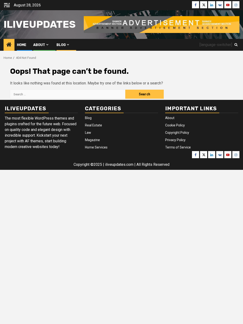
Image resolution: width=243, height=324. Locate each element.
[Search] (236, 44)
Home (21, 45)
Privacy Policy (175, 140)
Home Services (96, 147)
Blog (61, 45)
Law (88, 132)
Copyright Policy (177, 132)
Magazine (92, 140)
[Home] (9, 45)
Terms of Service (178, 147)
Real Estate (93, 125)
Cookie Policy (175, 125)
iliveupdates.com (119, 164)
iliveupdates (40, 24)
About (39, 45)
